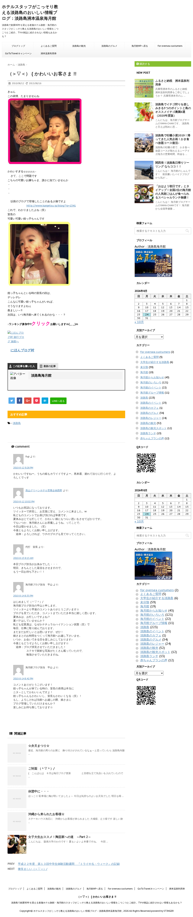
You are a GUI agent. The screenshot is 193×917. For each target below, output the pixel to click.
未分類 (144, 367)
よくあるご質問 (49, 45)
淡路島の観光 (79, 45)
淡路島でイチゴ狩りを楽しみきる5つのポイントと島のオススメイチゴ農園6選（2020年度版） (173, 109)
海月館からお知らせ (152, 377)
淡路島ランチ (148, 433)
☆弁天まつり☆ (38, 746)
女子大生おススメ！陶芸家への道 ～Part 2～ (59, 837)
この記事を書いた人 (24, 366)
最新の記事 (50, 366)
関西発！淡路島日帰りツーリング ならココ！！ (172, 164)
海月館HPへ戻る (140, 45)
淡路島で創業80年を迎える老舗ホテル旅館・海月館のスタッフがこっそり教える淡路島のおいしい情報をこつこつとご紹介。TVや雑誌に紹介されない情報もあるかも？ (96, 902)
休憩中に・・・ (38, 791)
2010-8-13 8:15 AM (23, 558)
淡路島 (17, 423)
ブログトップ (18, 45)
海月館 (144, 372)
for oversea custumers (170, 45)
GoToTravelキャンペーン (18, 53)
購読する (144, 64)
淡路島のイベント (150, 402)
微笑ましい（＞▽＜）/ (32, 869)
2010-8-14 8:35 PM (23, 595)
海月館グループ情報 (152, 392)
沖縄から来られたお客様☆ (46, 814)
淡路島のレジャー (150, 418)
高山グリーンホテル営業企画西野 (43, 490)
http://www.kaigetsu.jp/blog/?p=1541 (51, 205)
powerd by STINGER (162, 910)
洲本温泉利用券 (49, 53)
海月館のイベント (150, 387)
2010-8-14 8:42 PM (23, 678)
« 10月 (139, 322)
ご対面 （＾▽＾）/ (41, 768)
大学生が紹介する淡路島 (154, 362)
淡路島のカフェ (149, 408)
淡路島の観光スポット (153, 428)
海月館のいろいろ (150, 382)
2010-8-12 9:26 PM (23, 467)
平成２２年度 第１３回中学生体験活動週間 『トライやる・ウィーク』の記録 (69, 864)
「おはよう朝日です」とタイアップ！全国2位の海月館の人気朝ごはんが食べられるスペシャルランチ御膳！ (173, 191)
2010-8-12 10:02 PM (23, 501)
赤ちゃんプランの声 (152, 438)
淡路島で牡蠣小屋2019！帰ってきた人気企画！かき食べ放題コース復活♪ (172, 139)
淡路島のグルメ (109, 45)
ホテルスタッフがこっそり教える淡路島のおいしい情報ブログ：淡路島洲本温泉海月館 (30, 12)
